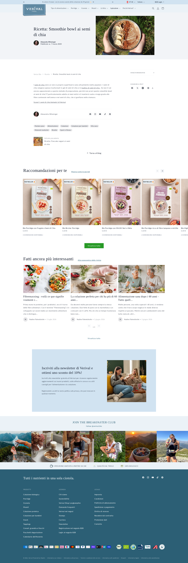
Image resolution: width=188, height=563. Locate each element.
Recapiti (123, 558)
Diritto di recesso (101, 511)
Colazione (64, 126)
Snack (25, 520)
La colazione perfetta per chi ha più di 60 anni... (94, 298)
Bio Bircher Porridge (70, 228)
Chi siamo (63, 494)
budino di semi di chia (91, 88)
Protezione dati (100, 520)
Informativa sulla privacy (71, 558)
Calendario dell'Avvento (33, 537)
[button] (59, 8)
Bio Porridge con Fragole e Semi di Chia (39, 228)
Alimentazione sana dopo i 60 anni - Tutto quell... (138, 298)
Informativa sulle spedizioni (110, 558)
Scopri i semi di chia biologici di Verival (50, 102)
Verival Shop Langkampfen (70, 503)
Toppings (27, 524)
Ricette (47, 74)
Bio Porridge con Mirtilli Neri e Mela (117, 228)
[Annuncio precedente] (24, 2)
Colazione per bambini (79, 126)
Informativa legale (133, 558)
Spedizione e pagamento (104, 507)
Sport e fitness (65, 130)
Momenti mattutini (42, 130)
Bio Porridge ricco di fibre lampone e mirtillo (160, 228)
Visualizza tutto (94, 246)
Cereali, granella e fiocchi (33, 528)
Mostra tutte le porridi (80, 172)
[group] (15, 446)
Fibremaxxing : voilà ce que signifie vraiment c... (43, 298)
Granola (26, 503)
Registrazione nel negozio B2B (71, 528)
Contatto (98, 524)
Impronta (98, 494)
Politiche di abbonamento (105, 503)
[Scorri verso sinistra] (157, 171)
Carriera (62, 520)
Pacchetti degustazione (32, 532)
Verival (31, 558)
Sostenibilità (64, 499)
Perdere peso (39, 126)
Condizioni (98, 499)
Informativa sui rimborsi (54, 558)
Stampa (62, 516)
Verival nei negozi (66, 511)
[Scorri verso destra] (162, 171)
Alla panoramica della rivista (89, 260)
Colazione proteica (31, 511)
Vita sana (94, 126)
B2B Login (158, 2)
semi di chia (40, 85)
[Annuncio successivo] (112, 2)
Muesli (26, 507)
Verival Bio (37, 74)
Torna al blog (95, 153)
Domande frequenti (67, 507)
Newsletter (63, 524)
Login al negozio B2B (67, 532)
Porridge (26, 499)
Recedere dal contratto (103, 516)
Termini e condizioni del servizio (90, 558)
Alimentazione (53, 126)
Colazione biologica (31, 494)
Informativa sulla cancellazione (150, 558)
